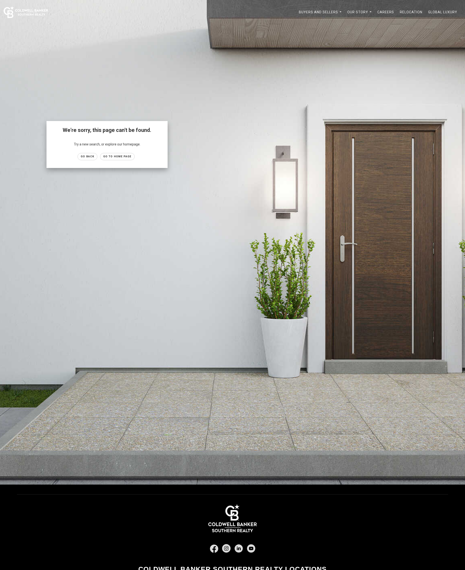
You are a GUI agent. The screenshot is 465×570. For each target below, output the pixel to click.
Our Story (360, 14)
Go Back (87, 156)
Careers (385, 12)
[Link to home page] (28, 12)
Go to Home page (117, 156)
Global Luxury (442, 12)
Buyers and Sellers (321, 14)
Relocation (411, 12)
